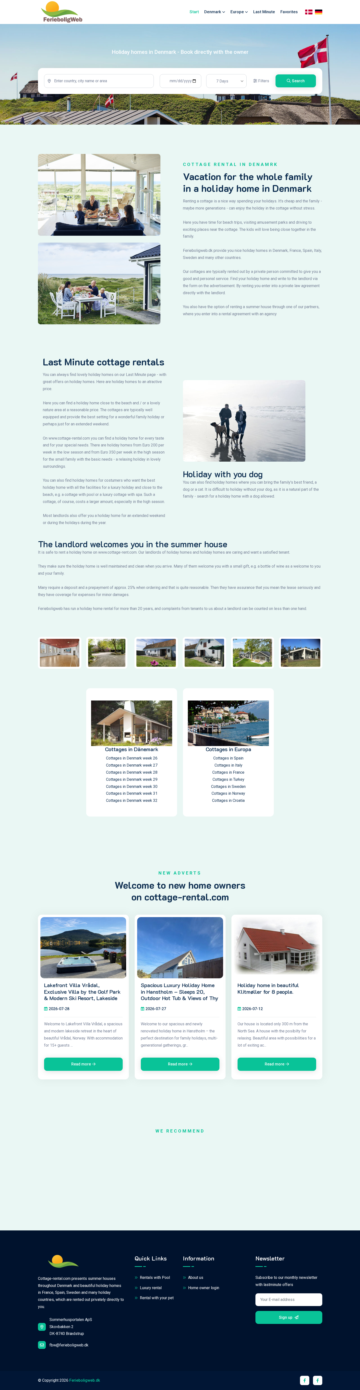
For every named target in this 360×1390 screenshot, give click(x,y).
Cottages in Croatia (228, 800)
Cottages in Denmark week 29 (131, 779)
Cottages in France (228, 772)
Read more (81, 1064)
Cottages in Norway (228, 793)
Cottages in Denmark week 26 (131, 758)
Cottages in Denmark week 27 (131, 765)
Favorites (289, 11)
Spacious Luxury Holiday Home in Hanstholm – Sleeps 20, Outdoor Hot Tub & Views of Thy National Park (179, 995)
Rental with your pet (156, 1298)
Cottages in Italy (228, 765)
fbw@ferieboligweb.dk (68, 1345)
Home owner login (203, 1287)
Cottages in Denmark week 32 (131, 800)
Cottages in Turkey (228, 779)
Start (194, 11)
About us (195, 1277)
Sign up (286, 1317)
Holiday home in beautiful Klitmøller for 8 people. (268, 988)
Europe (237, 11)
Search (298, 81)
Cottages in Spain (228, 758)
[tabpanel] (180, 81)
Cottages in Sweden (228, 786)
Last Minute (264, 11)
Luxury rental (150, 1287)
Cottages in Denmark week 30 (131, 786)
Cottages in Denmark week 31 (131, 793)
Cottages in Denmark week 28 (131, 772)
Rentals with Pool (154, 1277)
